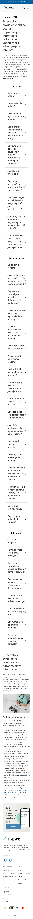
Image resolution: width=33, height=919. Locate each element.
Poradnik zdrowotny (24, 873)
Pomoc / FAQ (22, 880)
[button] (24, 7)
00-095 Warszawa (8, 873)
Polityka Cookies (8, 895)
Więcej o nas (6, 855)
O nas (21, 783)
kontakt (12, 735)
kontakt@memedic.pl (9, 877)
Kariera (20, 883)
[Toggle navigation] (28, 7)
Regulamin (6, 892)
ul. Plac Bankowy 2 (8, 870)
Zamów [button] (13, 826)
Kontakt (20, 877)
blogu (28, 775)
